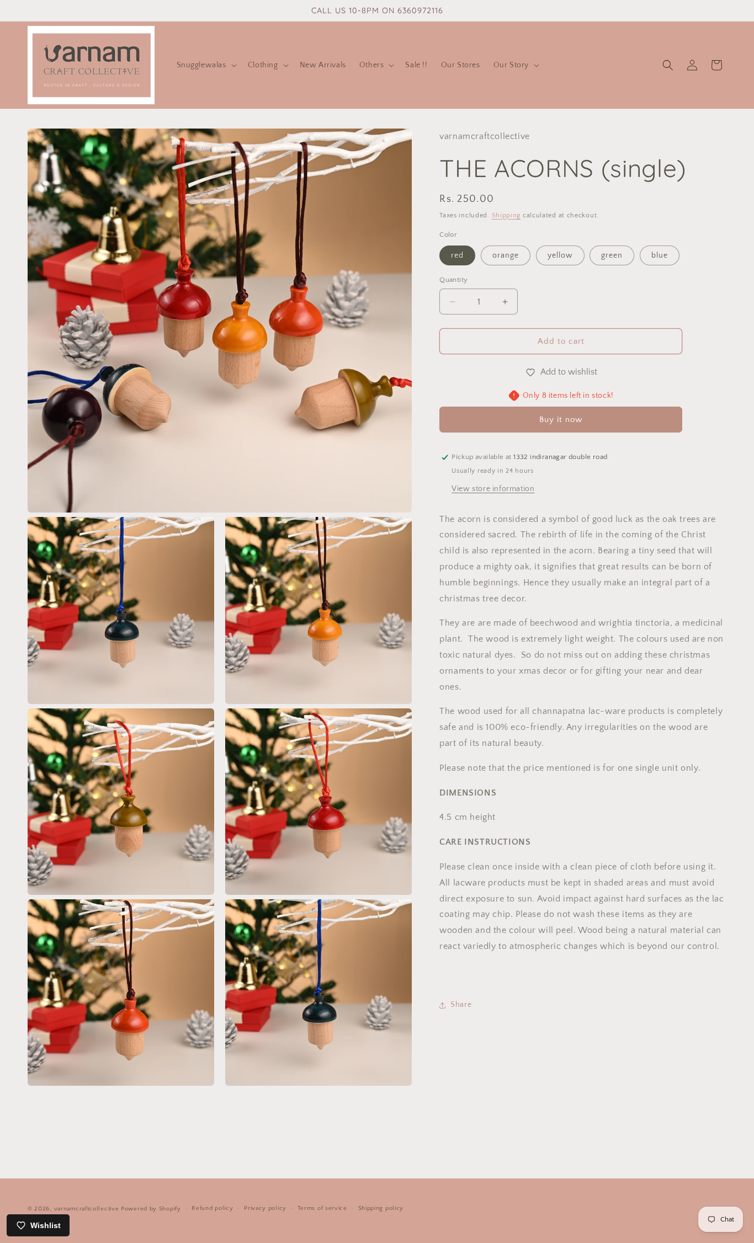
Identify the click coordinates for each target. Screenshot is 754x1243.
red (457, 255)
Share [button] (460, 1004)
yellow (560, 255)
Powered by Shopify (151, 1208)
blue (659, 255)
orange (505, 255)
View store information (493, 488)
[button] (205, 65)
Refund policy (212, 1208)
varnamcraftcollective (86, 1208)
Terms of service (322, 1208)
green (612, 255)
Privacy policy (265, 1208)
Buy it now (560, 419)
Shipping (506, 215)
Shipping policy (381, 1208)
